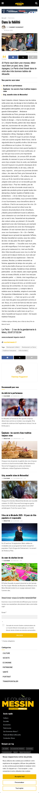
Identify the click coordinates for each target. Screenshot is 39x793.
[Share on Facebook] (13, 57)
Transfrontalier (10, 681)
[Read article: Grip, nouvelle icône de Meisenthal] (19, 490)
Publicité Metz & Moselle (12, 735)
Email (3, 612)
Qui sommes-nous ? (10, 731)
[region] (19, 773)
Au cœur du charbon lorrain (12, 557)
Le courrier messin (17, 749)
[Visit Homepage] (19, 3)
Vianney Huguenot (16, 27)
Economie (7, 662)
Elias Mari (7, 396)
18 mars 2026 (16, 396)
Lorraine (29, 749)
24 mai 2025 (15, 561)
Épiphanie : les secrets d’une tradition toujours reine (20, 90)
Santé (5, 672)
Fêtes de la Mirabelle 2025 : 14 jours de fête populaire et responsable (19, 516)
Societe (6, 658)
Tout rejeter (19, 788)
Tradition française (9, 351)
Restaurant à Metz (13, 347)
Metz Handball (25, 752)
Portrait (7, 676)
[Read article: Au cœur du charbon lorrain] (19, 572)
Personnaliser (19, 782)
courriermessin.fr (9, 342)
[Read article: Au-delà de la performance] (19, 407)
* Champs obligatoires (8, 641)
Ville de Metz (23, 351)
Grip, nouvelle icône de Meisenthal (15, 94)
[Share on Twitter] (23, 57)
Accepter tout (19, 776)
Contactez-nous (9, 738)
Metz (15, 752)
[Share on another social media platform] (32, 57)
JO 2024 (5, 749)
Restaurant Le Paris (29, 347)
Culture (6, 653)
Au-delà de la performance (12, 85)
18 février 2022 (8, 30)
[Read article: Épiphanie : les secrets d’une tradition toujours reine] (19, 450)
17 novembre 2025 (17, 478)
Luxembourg (7, 752)
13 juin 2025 (15, 521)
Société (6, 721)
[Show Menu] (3, 3)
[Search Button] (36, 3)
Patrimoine (11, 18)
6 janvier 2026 (16, 438)
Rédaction (7, 438)
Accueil (4, 18)
